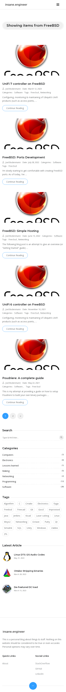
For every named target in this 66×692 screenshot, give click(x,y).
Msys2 (7, 521)
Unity (29, 527)
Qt (56, 521)
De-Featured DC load (26, 587)
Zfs (5, 534)
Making (33, 470)
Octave (35, 521)
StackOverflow (42, 663)
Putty (47, 521)
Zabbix (54, 527)
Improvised (54, 509)
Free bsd (35, 92)
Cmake (28, 503)
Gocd (41, 509)
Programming (33, 481)
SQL (19, 527)
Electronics (33, 460)
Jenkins (16, 515)
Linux (56, 515)
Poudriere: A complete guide (23, 378)
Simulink (8, 527)
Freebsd (8, 509)
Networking (45, 92)
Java (6, 515)
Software (18, 92)
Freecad (21, 509)
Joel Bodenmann (13, 89)
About (5, 663)
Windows (41, 527)
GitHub (38, 668)
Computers (33, 454)
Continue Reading (15, 108)
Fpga (56, 503)
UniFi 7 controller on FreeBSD (23, 84)
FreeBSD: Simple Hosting (20, 231)
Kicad (28, 515)
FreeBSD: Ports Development (23, 157)
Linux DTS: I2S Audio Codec (29, 554)
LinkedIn (39, 673)
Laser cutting (42, 515)
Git (31, 509)
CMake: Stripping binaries (28, 571)
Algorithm (9, 503)
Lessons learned (33, 465)
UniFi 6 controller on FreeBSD (23, 304)
